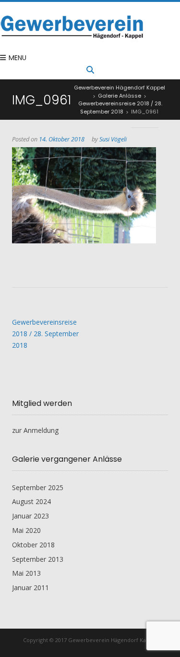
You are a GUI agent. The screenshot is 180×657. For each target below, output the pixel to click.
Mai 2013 (26, 573)
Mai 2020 (26, 530)
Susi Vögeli (113, 139)
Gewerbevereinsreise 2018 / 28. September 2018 (45, 333)
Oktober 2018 (33, 544)
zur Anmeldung (35, 430)
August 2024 (31, 501)
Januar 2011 (30, 587)
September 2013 (37, 559)
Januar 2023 (30, 515)
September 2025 (37, 487)
